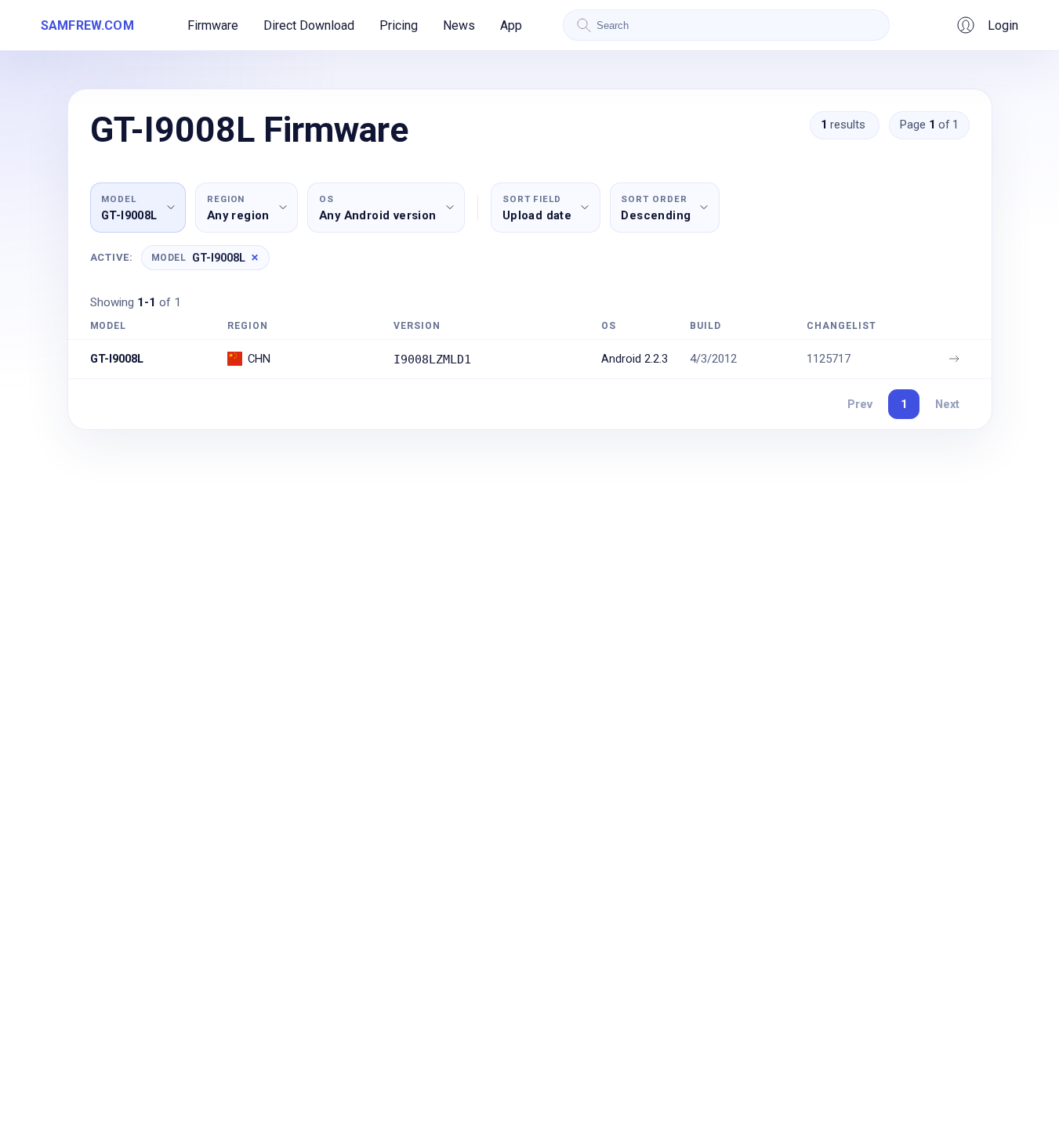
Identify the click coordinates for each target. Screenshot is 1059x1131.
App (511, 25)
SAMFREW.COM (87, 25)
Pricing (398, 25)
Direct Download (308, 25)
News (459, 25)
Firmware (212, 25)
